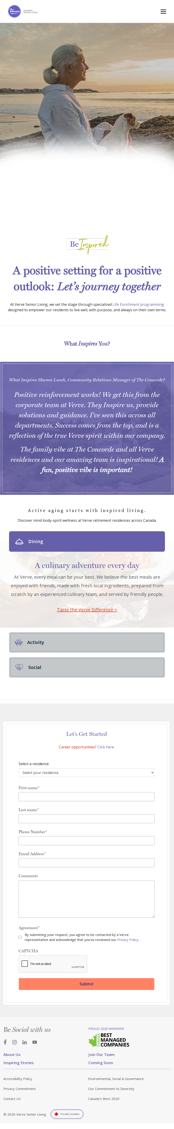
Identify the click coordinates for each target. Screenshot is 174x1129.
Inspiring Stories (18, 1062)
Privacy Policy (127, 939)
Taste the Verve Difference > (87, 610)
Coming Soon (100, 1062)
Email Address (31, 853)
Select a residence (34, 763)
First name (28, 787)
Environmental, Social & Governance (116, 1078)
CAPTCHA (28, 950)
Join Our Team (101, 1054)
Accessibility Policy (17, 1078)
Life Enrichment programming (138, 304)
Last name (28, 809)
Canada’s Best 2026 (103, 1098)
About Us (12, 1054)
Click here (105, 747)
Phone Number (32, 831)
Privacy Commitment (19, 1088)
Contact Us (12, 1098)
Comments (28, 875)
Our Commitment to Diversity (111, 1088)
